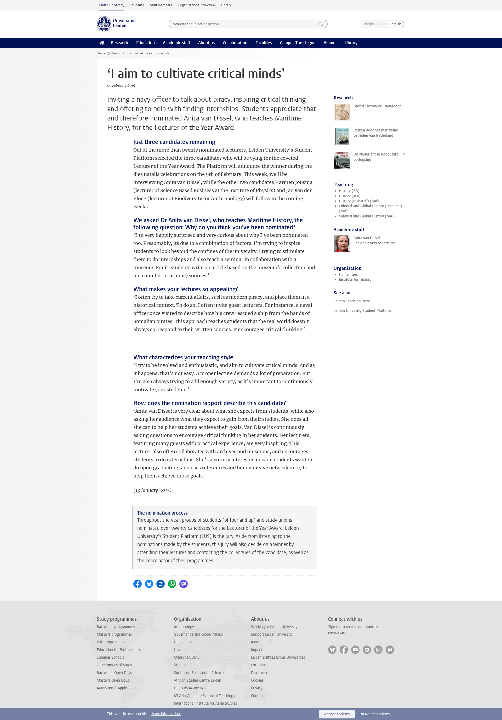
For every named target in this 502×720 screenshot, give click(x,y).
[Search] (321, 24)
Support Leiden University (272, 634)
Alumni (330, 42)
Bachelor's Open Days (114, 672)
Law (177, 649)
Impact (256, 649)
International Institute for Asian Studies (205, 703)
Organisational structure (196, 5)
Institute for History (355, 279)
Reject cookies (377, 714)
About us (206, 42)
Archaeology (184, 626)
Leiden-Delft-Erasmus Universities (278, 657)
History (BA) (349, 190)
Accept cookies (337, 714)
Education (145, 42)
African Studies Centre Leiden (197, 680)
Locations (258, 665)
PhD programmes (111, 642)
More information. (166, 713)
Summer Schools (110, 657)
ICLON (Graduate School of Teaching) (204, 695)
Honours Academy (189, 688)
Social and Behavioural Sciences (199, 672)
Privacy (257, 688)
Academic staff (176, 42)
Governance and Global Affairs (198, 634)
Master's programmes (114, 634)
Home (101, 53)
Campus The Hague (298, 42)
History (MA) (350, 196)
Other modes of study (114, 665)
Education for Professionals (119, 649)
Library (226, 5)
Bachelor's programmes (116, 626)
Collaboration (235, 42)
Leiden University (111, 5)
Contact (257, 695)
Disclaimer (259, 672)
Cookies (257, 680)
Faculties (263, 42)
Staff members (161, 5)
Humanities (348, 274)
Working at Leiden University (274, 626)
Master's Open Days (113, 680)
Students (137, 5)
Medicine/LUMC (186, 657)
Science (180, 665)
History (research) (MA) (359, 201)
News (116, 53)
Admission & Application (116, 688)
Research (119, 42)
